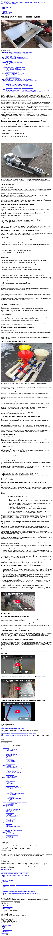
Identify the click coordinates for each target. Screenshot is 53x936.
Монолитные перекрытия (12, 786)
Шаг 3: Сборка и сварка (11, 56)
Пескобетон (9, 757)
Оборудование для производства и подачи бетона (15, 802)
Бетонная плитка (10, 813)
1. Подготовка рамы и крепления (14, 74)
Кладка (10, 789)
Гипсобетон (9, 751)
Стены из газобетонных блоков (13, 787)
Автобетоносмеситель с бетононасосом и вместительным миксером (19, 891)
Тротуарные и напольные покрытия (14, 772)
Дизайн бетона (9, 814)
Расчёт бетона (9, 821)
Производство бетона (8, 805)
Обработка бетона (10, 819)
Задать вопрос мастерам (6, 869)
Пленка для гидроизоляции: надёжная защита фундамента (17, 875)
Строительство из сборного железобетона (13, 830)
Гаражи (8, 782)
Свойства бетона (10, 762)
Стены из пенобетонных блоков (13, 798)
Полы (7, 829)
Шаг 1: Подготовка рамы (12, 68)
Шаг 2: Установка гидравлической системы (16, 69)
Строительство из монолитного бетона (12, 822)
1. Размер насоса (10, 63)
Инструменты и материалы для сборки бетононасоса (15, 58)
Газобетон (8, 753)
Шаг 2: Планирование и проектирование (15, 54)
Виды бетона (6, 748)
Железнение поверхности (12, 816)
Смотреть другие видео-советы (8, 880)
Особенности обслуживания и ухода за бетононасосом (16, 81)
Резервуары (8, 831)
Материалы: (9, 61)
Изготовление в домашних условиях (14, 808)
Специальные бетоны (11, 761)
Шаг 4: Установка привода (12, 72)
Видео (4, 8)
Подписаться (17, 902)
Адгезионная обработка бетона (13, 833)
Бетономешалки (10, 804)
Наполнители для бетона (12, 810)
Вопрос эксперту (7, 7)
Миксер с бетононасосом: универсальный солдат (12, 728)
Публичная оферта (7, 908)
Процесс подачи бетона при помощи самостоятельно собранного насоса (20, 80)
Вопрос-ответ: (6, 83)
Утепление (11, 792)
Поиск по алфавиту (7, 907)
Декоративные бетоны (11, 754)
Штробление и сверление (12, 835)
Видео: (5, 89)
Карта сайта (6, 905)
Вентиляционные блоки (11, 766)
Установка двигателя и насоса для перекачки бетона (15, 73)
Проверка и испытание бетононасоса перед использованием (17, 79)
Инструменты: (9, 59)
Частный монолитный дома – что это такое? (13, 878)
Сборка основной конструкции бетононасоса (14, 67)
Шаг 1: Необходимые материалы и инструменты (17, 53)
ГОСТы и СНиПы (7, 12)
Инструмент (9, 784)
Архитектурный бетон (11, 749)
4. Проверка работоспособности (13, 78)
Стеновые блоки (10, 775)
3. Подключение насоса (11, 77)
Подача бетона (4, 727)
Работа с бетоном (10, 811)
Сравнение (11, 788)
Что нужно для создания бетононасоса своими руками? (19, 85)
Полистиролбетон (10, 760)
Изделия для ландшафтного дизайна (14, 768)
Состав (7, 806)
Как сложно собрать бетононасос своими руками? (18, 86)
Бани (7, 778)
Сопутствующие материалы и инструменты (16, 838)
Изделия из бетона (7, 765)
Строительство (12, 794)
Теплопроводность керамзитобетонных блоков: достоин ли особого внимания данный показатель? (26, 888)
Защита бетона (9, 817)
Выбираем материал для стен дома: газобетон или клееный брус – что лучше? (21, 893)
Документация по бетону (12, 815)
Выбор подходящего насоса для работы (12, 62)
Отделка (11, 791)
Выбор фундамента (10, 781)
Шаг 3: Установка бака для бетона (14, 70)
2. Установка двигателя (11, 75)
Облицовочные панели (11, 776)
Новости (5, 11)
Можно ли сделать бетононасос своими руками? (17, 84)
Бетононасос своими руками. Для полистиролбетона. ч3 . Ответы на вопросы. (24, 91)
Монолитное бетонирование (13, 826)
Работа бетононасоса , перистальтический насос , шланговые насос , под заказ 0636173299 (27, 90)
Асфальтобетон (9, 750)
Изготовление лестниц (11, 773)
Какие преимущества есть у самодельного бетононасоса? (19, 88)
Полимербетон (9, 759)
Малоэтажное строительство (10, 777)
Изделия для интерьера (11, 767)
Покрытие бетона (10, 820)
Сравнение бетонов (10, 764)
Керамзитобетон (10, 755)
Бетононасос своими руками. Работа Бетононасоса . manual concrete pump (23, 92)
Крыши (8, 825)
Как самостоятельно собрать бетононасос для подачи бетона (17, 52)
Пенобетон (8, 756)
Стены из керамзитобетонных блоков (15, 793)
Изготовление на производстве (13, 809)
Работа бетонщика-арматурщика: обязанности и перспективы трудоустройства (21, 876)
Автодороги (9, 824)
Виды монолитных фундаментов (14, 779)
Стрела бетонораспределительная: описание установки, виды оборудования (18, 733)
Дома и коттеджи (10, 783)
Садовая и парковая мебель (12, 770)
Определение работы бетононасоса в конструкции (15, 57)
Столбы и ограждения (11, 771)
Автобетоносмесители (11, 803)
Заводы (5, 9)
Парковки (8, 827)
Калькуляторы (6, 13)
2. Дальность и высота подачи (13, 64)
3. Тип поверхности (10, 66)
